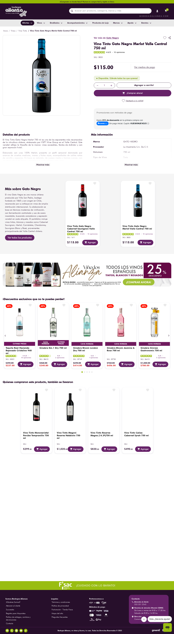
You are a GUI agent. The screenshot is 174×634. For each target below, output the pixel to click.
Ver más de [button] (106, 38)
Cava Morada (45, 343)
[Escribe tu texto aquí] (87, 586)
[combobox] (110, 11)
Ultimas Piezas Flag (19, 344)
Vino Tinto (22, 31)
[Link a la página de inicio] (5, 30)
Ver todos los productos (20, 237)
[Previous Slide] (5, 336)
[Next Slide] (169, 336)
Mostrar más (42, 164)
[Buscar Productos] (72, 10)
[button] (144, 67)
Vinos (13, 31)
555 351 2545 (140, 604)
